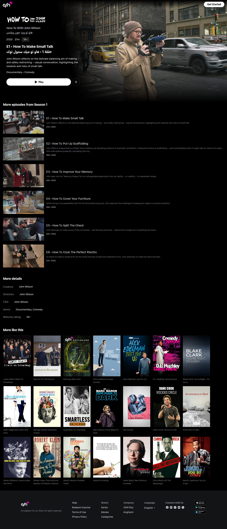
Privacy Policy (79, 516)
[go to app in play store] (200, 507)
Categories (107, 516)
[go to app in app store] (200, 502)
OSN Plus (128, 507)
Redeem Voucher (81, 507)
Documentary (24, 309)
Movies (105, 512)
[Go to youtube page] (179, 508)
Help (74, 502)
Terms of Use (79, 512)
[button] (214, 4)
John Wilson (26, 286)
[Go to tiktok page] (175, 508)
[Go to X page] (183, 508)
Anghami (128, 512)
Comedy (38, 309)
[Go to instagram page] (171, 508)
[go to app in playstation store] (200, 512)
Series (104, 507)
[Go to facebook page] (167, 508)
